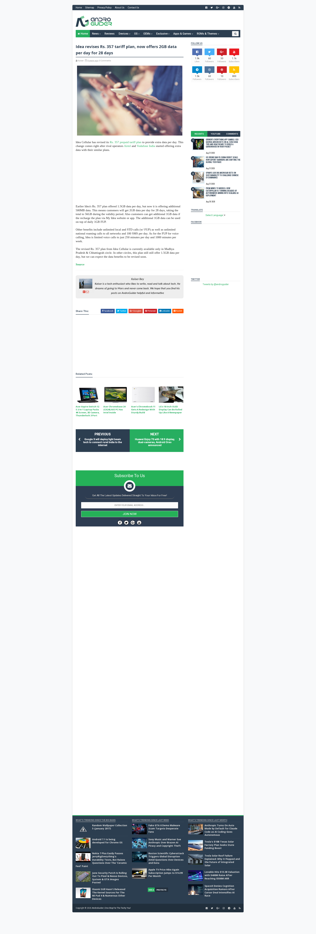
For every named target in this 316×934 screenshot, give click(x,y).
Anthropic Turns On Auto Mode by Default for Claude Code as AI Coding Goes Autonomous (221, 830)
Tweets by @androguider (216, 284)
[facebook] (206, 7)
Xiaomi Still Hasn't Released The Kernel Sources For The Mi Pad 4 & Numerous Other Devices (108, 894)
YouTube (215, 134)
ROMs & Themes (207, 33)
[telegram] (229, 7)
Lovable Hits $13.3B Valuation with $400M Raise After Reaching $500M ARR (222, 875)
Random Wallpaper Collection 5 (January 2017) (109, 827)
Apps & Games (182, 33)
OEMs (146, 33)
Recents (199, 134)
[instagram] (223, 7)
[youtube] (234, 7)
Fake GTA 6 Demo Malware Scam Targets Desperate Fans (164, 828)
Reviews (110, 33)
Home (79, 7)
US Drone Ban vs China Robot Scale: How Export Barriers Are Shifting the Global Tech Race (223, 159)
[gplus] (217, 7)
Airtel (127, 146)
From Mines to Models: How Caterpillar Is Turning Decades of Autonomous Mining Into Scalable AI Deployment (222, 192)
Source (80, 264)
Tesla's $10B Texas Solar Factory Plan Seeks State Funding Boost (219, 845)
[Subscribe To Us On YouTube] (139, 522)
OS (136, 33)
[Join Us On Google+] (132, 522)
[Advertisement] (180, 20)
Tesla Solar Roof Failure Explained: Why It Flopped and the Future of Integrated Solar (222, 860)
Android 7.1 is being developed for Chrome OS (107, 841)
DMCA (151, 890)
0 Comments (105, 60)
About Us (119, 7)
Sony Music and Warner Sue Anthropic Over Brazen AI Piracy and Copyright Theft (164, 842)
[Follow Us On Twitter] (126, 522)
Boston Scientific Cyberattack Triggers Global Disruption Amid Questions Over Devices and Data (166, 858)
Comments (232, 134)
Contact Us (133, 7)
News (95, 33)
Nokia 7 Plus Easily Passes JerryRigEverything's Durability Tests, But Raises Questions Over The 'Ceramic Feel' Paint (101, 860)
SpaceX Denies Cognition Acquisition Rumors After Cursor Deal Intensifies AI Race (220, 890)
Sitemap (89, 7)
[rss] (239, 7)
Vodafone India (146, 146)
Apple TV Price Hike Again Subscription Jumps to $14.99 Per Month (165, 873)
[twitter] (212, 7)
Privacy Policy (104, 7)
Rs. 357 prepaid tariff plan (125, 142)
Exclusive (162, 33)
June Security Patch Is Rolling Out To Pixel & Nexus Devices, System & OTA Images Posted (110, 877)
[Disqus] (130, 627)
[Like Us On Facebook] (120, 522)
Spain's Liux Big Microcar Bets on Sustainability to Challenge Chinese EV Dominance (222, 175)
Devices (123, 33)
